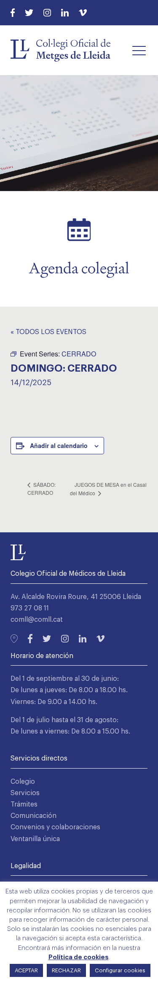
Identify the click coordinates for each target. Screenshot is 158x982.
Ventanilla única (35, 839)
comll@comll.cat (37, 619)
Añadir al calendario (59, 445)
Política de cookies (78, 957)
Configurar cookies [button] (120, 970)
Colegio (23, 781)
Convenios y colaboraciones (55, 827)
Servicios (25, 793)
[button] (139, 50)
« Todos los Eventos (48, 332)
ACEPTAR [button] (26, 970)
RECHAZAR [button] (66, 970)
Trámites (24, 804)
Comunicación (33, 815)
